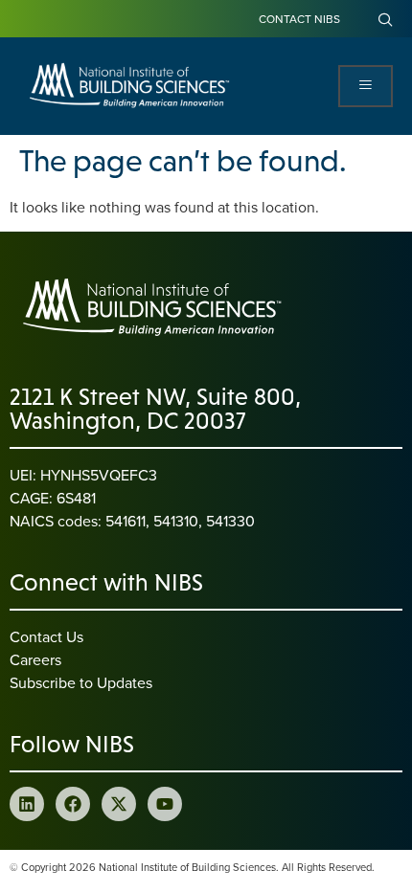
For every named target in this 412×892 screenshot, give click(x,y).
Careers (35, 659)
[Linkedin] (27, 804)
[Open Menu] (365, 86)
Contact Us (46, 636)
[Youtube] (165, 804)
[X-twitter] (119, 804)
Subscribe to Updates (81, 682)
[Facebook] (73, 804)
